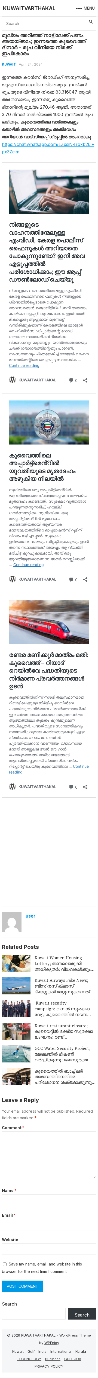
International (61, 1351)
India (42, 1351)
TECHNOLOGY (29, 1359)
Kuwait (9, 64)
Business (52, 1359)
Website (10, 1239)
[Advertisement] (49, 851)
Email (9, 1215)
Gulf (31, 1351)
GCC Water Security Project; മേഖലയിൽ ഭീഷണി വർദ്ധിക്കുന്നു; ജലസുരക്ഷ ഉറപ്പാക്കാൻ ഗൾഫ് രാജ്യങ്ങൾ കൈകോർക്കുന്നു (65, 1059)
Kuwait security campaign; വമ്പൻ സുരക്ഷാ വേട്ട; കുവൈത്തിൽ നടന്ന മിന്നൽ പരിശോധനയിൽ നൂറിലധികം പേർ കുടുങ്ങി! (62, 1014)
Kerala (80, 1351)
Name (9, 1190)
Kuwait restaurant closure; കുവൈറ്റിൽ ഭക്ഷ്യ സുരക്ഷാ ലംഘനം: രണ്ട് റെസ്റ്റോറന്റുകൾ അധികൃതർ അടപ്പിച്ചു (64, 1037)
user (30, 916)
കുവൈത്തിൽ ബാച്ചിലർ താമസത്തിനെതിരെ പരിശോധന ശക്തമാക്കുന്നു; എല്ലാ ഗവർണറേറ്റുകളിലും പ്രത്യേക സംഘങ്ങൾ (64, 1082)
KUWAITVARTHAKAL (29, 8)
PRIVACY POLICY (49, 1366)
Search (9, 1304)
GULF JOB (72, 1359)
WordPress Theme (75, 1335)
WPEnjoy (51, 1342)
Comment (13, 1127)
